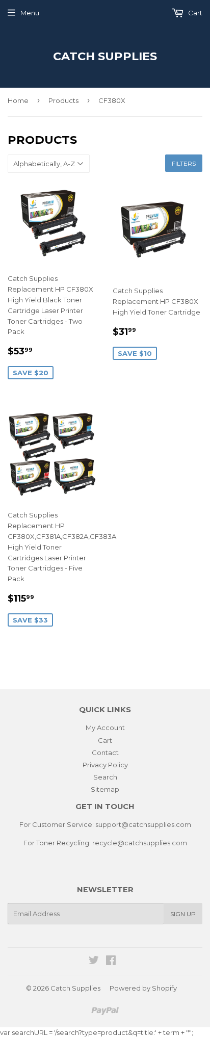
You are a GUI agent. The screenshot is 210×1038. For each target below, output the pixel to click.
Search (105, 777)
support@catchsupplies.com (143, 824)
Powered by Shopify (143, 988)
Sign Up (183, 914)
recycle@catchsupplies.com (139, 843)
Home (18, 100)
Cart (194, 13)
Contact (105, 752)
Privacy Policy (105, 765)
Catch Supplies (105, 56)
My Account (105, 727)
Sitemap (105, 789)
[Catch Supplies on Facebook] (111, 961)
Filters (184, 163)
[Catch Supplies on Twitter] (94, 961)
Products (63, 100)
